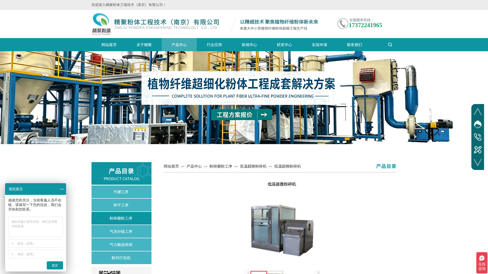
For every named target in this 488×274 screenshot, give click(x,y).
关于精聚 (144, 44)
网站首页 (109, 44)
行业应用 (214, 44)
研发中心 (284, 44)
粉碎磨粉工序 (220, 166)
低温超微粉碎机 (253, 166)
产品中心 (179, 44)
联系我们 (354, 44)
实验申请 (319, 44)
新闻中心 (249, 44)
